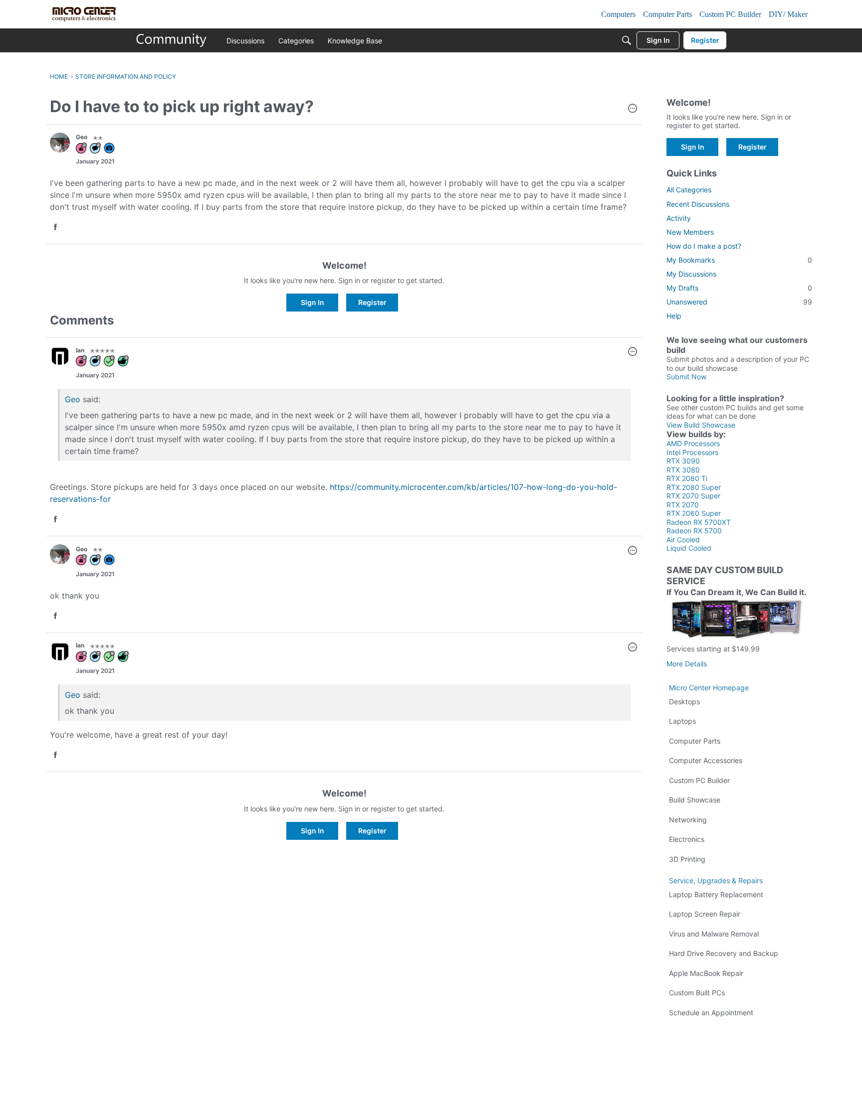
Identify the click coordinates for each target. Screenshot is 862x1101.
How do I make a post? (703, 246)
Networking (688, 819)
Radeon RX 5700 (694, 530)
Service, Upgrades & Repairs (716, 880)
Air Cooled (683, 539)
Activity (678, 218)
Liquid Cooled (688, 548)
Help (673, 316)
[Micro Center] (172, 40)
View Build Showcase (700, 425)
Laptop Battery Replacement (716, 894)
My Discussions (691, 274)
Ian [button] (80, 350)
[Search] (627, 40)
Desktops (684, 701)
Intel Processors (692, 452)
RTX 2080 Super (693, 487)
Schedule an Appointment (711, 1012)
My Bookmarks (739, 260)
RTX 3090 (683, 461)
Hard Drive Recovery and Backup (723, 953)
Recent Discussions (697, 204)
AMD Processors (693, 443)
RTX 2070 (682, 504)
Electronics (686, 839)
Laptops (682, 721)
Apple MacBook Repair (706, 973)
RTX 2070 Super (693, 495)
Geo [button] (81, 137)
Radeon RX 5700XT (698, 522)
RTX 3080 (683, 470)
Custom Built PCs (697, 992)
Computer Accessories (705, 760)
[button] (633, 109)
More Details (686, 663)
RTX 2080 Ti (686, 478)
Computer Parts (694, 741)
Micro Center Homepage (709, 687)
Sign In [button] (312, 302)
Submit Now (686, 376)
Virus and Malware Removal (714, 934)
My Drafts (739, 288)
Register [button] (372, 302)
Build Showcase (694, 799)
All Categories (688, 189)
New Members (690, 232)
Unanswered (739, 302)
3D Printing (687, 859)
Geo (72, 695)
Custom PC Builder (699, 780)
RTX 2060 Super (693, 513)
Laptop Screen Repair (704, 914)
